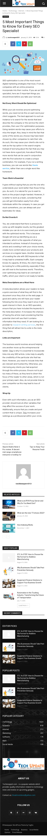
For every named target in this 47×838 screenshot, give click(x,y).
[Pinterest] (24, 43)
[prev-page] (4, 536)
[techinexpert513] (4, 37)
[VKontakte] (35, 812)
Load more (23, 605)
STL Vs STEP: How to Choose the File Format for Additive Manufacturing (30, 556)
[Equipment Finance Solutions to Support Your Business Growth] (9, 583)
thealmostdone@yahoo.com (23, 795)
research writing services (24, 325)
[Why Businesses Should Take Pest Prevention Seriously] (9, 570)
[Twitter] (18, 43)
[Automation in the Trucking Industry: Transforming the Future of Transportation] (9, 596)
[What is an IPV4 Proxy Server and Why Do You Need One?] (9, 504)
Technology (13, 11)
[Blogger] (11, 812)
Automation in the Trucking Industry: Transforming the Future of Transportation (30, 595)
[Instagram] (29, 812)
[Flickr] (23, 812)
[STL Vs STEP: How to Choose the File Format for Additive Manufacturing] (9, 557)
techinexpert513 (13, 37)
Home (5, 11)
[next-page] (8, 536)
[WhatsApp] (30, 43)
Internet (21, 11)
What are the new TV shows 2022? (30, 513)
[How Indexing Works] (9, 528)
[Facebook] (12, 43)
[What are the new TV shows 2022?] (9, 516)
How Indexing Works (25, 525)
